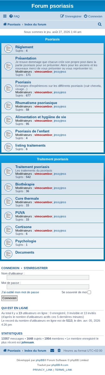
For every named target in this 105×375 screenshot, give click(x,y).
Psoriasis (52, 39)
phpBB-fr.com (59, 364)
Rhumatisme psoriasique (36, 103)
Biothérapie (24, 184)
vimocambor (43, 71)
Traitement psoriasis (52, 159)
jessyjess (60, 71)
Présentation (25, 58)
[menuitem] (14, 16)
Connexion (10, 268)
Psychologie (25, 241)
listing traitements (30, 145)
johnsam (28, 342)
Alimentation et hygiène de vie (40, 117)
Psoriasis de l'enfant (32, 131)
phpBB (40, 360)
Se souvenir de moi (75, 292)
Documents (24, 252)
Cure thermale (27, 198)
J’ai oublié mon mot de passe (20, 292)
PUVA (20, 213)
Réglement (24, 47)
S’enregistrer (36, 268)
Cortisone (23, 227)
